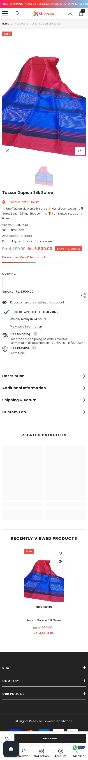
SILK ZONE (22, 225)
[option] (44, 94)
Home (5, 23)
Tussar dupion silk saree (44, 620)
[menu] (5, 13)
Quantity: (9, 274)
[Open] (11, 749)
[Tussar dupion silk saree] (44, 575)
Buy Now (50, 738)
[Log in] (70, 13)
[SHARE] (82, 295)
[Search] (18, 13)
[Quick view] (59, 561)
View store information (26, 326)
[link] (7, 739)
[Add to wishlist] (59, 553)
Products (19, 23)
